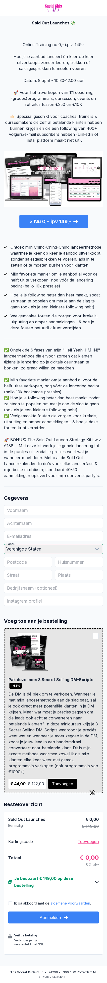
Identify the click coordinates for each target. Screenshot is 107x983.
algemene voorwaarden (70, 903)
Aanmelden (51, 917)
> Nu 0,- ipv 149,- (50, 221)
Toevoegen (62, 783)
